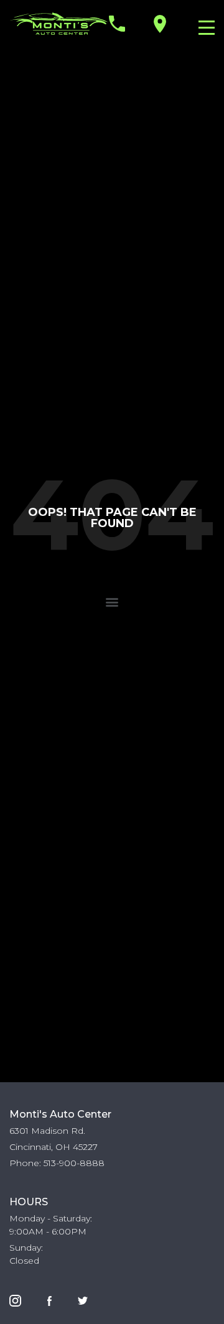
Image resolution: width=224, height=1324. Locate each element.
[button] (112, 601)
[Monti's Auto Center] (59, 24)
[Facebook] (49, 1299)
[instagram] (15, 1299)
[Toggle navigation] (203, 26)
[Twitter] (83, 1299)
